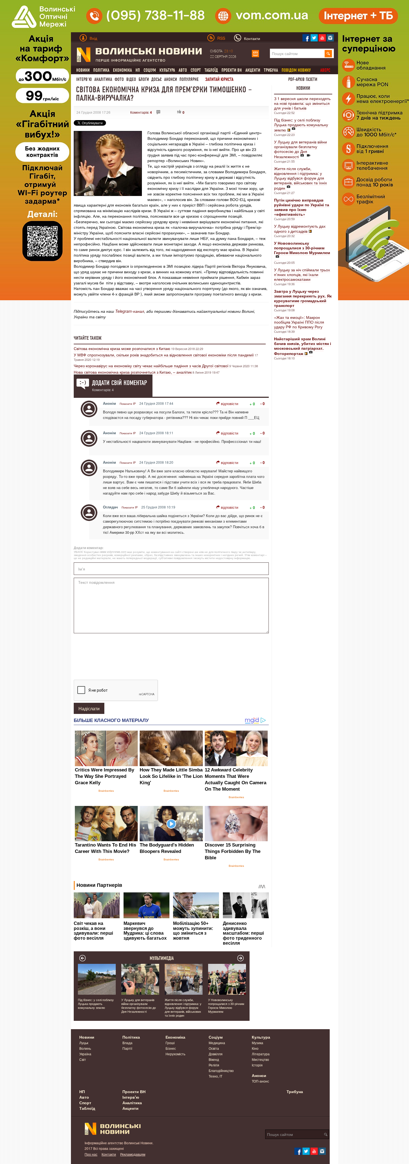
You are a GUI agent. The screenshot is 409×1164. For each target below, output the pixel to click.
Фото (119, 79)
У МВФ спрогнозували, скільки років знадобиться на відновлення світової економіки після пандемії (164, 355)
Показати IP (128, 404)
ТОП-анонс (260, 1081)
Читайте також (88, 338)
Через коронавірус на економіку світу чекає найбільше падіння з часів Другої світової (151, 365)
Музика (257, 1042)
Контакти (109, 1154)
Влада (127, 1042)
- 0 (262, 403)
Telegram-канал (129, 311)
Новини (83, 70)
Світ (82, 1059)
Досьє (156, 79)
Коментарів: (141, 112)
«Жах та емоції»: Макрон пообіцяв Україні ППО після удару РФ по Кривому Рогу (299, 321)
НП (137, 70)
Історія (257, 1065)
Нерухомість (175, 1053)
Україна (85, 1053)
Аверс (325, 70)
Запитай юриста (219, 79)
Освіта (214, 1048)
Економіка (122, 70)
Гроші (170, 1042)
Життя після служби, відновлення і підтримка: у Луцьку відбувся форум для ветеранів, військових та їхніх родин (300, 178)
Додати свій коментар (119, 383)
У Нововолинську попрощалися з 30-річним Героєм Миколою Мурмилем (226, 1005)
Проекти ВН (231, 70)
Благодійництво (221, 1070)
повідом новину (296, 70)
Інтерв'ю (84, 79)
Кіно (255, 1048)
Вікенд (214, 1059)
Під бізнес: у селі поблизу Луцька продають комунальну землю (301, 125)
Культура (167, 70)
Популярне (189, 79)
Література (261, 1053)
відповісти (229, 403)
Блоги (144, 79)
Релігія (214, 1065)
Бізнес (171, 1048)
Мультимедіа (162, 958)
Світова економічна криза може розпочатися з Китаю (122, 348)
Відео (131, 79)
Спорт (196, 70)
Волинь (85, 1048)
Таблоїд (211, 70)
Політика (101, 70)
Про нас (91, 1154)
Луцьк (83, 1042)
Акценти (252, 70)
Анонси (170, 79)
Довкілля (216, 1053)
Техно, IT (215, 1076)
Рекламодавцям (132, 1154)
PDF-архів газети (302, 79)
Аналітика (103, 79)
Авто (183, 70)
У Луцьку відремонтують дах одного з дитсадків (300, 228)
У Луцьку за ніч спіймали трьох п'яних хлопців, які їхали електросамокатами (302, 274)
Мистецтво (260, 1059)
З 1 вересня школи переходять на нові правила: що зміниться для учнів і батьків (302, 103)
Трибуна (271, 70)
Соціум (150, 70)
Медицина (217, 1042)
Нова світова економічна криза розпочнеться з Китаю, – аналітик (133, 372)
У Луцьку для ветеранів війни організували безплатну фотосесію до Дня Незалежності (300, 149)
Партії (127, 1048)
